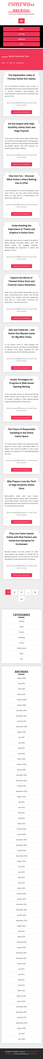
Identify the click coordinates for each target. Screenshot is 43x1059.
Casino (35, 460)
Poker (21, 653)
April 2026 (21, 689)
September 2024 (21, 791)
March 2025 (21, 759)
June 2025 (21, 743)
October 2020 (21, 1017)
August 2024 (21, 796)
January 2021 (21, 1001)
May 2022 (21, 931)
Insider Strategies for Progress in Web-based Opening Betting (21, 383)
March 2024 (21, 823)
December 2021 (21, 953)
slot (21, 44)
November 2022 (21, 910)
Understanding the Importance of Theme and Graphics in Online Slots (21, 229)
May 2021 (21, 980)
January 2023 (21, 899)
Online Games (21, 648)
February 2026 (21, 699)
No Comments (22, 105)
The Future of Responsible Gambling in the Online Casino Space (21, 432)
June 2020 (21, 1039)
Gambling (21, 39)
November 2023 (21, 845)
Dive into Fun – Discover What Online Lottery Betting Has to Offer (21, 179)
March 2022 (21, 936)
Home (21, 29)
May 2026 (21, 683)
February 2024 (21, 829)
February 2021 (21, 996)
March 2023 (21, 888)
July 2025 (22, 737)
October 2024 (21, 786)
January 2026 (21, 705)
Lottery (35, 204)
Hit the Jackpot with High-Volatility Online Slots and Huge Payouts (21, 127)
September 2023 (21, 856)
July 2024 (22, 802)
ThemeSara (33, 1054)
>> (21, 598)
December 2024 (21, 775)
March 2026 (21, 694)
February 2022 (21, 942)
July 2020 (22, 1033)
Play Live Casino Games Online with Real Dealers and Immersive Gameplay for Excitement (21, 539)
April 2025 (21, 753)
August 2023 (21, 861)
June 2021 (21, 974)
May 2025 (21, 748)
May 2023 (21, 877)
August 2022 (21, 926)
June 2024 (21, 807)
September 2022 (21, 920)
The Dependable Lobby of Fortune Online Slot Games (22, 76)
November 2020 (21, 1012)
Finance (21, 632)
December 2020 (21, 1006)
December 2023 (21, 840)
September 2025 (21, 726)
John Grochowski (13, 103)
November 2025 (21, 716)
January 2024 (21, 834)
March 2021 (21, 990)
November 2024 (21, 780)
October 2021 (21, 963)
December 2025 (21, 710)
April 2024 (21, 818)
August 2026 (21, 678)
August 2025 (21, 732)
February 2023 (21, 893)
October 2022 (21, 915)
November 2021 (21, 958)
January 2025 (21, 770)
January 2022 (21, 947)
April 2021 (21, 985)
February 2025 (21, 764)
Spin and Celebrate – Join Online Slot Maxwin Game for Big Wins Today (21, 333)
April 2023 (21, 883)
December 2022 (21, 904)
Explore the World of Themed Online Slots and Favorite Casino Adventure (21, 281)
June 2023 (21, 872)
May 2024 (21, 813)
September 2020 (21, 1023)
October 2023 (21, 850)
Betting (22, 34)
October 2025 (21, 721)
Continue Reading (21, 112)
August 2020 (21, 1028)
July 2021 (22, 969)
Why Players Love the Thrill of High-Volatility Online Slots (21, 485)
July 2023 (22, 866)
